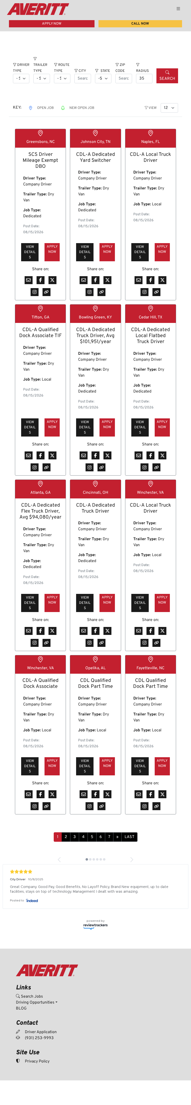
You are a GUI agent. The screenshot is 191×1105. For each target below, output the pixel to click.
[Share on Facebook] (41, 280)
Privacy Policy (36, 1061)
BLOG (21, 1008)
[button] (59, 860)
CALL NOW (140, 24)
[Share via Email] (29, 280)
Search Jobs (31, 996)
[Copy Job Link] (46, 292)
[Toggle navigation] (178, 9)
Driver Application (40, 1032)
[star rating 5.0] (95, 872)
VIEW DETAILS (30, 252)
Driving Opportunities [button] (35, 1002)
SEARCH (167, 78)
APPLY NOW (51, 24)
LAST (129, 837)
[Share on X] (52, 280)
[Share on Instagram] (35, 292)
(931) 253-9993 (39, 1038)
